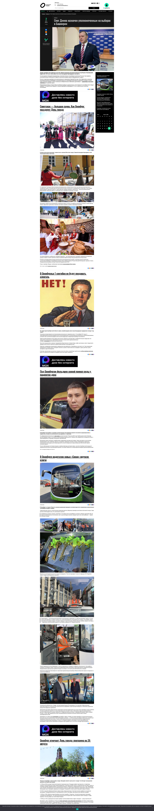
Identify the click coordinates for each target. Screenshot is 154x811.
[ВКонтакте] (46, 30)
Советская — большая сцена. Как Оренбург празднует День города (62, 107)
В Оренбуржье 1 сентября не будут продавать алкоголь (63, 275)
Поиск (94, 7)
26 (102, 128)
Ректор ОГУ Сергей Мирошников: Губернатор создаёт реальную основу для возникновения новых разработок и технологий (105, 104)
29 (109, 128)
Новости (48, 13)
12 (102, 123)
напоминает (47, 341)
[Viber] (93, 89)
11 (100, 123)
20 (104, 125)
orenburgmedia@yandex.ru (62, 5)
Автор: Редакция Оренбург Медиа (46, 44)
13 (104, 123)
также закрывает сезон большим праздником (70, 800)
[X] (92, 89)
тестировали (55, 716)
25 (100, 128)
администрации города (52, 266)
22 (109, 125)
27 (104, 128)
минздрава (57, 436)
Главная (43, 13)
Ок (77, 809)
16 (111, 123)
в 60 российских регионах (87, 351)
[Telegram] (46, 34)
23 (111, 125)
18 (100, 125)
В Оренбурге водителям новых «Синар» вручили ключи (64, 458)
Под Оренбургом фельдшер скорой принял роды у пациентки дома (66, 373)
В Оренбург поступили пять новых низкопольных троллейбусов (104, 109)
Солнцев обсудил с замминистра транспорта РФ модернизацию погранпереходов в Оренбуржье (103, 98)
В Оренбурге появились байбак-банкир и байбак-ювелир (105, 95)
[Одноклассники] (46, 32)
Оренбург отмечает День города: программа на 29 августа (65, 742)
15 (109, 123)
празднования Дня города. (69, 264)
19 (102, 125)
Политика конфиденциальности (103, 807)
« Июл (98, 114)
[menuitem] (43, 11)
